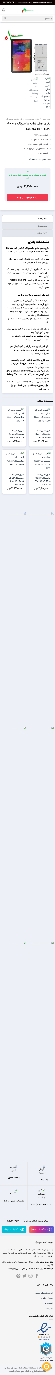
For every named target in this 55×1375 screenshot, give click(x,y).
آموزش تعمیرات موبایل (44, 1293)
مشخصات (42, 226)
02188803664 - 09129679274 (14, 2)
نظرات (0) (42, 233)
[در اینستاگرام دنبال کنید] (30, 1276)
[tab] (27, 218)
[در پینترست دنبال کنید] (18, 1276)
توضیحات (42, 218)
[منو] (51, 9)
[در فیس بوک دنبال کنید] (37, 1276)
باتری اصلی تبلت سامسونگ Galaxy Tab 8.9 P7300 (42, 434)
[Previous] (46, 52)
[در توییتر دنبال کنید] (24, 1276)
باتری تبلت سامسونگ (14, 119)
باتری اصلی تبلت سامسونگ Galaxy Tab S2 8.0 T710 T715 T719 (42, 479)
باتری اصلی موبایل (32, 119)
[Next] (6, 52)
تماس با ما (49, 1303)
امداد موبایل (46, 119)
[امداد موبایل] (27, 10)
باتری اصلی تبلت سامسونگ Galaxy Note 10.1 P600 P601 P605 (16, 479)
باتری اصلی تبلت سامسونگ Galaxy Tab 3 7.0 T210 (16, 434)
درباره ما (50, 1308)
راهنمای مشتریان (46, 1298)
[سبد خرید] (3, 10)
